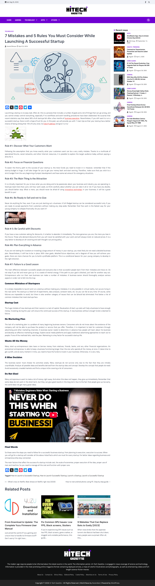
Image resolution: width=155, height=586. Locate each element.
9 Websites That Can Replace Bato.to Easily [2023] (93, 524)
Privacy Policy (113, 574)
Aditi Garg (132, 41)
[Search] (148, 20)
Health (129, 47)
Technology (30, 20)
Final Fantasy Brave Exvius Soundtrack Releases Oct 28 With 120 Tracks (138, 107)
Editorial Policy (69, 574)
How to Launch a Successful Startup (25, 475)
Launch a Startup (74, 475)
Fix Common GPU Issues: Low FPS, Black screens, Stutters (56, 524)
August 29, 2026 (141, 71)
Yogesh (131, 57)
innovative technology (73, 189)
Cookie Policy (80, 574)
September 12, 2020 (137, 42)
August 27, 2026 (141, 126)
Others (54, 20)
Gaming (18, 20)
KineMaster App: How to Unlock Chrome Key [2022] (138, 37)
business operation (72, 118)
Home (9, 20)
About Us (40, 574)
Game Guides (131, 61)
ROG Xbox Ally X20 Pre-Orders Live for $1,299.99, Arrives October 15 (137, 79)
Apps (43, 20)
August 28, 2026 (141, 98)
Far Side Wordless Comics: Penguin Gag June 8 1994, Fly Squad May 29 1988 (137, 120)
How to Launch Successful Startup (53, 475)
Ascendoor (96, 583)
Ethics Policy (58, 574)
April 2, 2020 (140, 57)
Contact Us (48, 574)
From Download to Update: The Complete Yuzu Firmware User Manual (21, 525)
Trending (136, 47)
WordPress (115, 583)
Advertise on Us (91, 574)
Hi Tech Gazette (55, 583)
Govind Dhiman (11, 46)
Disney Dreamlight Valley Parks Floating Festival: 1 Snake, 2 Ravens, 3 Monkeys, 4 (138, 93)
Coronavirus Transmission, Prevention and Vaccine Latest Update (137, 51)
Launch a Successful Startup (93, 475)
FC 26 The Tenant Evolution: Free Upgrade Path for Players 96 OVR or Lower (138, 65)
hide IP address (49, 123)
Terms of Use (102, 574)
